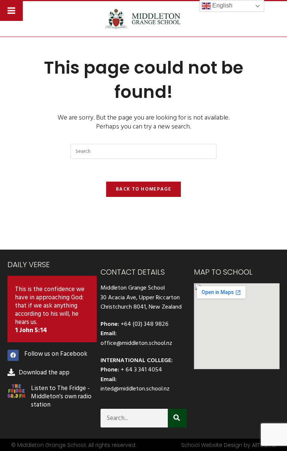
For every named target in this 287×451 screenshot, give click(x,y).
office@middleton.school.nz (136, 343)
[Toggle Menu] (11, 10)
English (221, 5)
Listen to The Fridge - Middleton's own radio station (61, 396)
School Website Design (211, 445)
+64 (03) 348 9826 (145, 324)
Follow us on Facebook (55, 354)
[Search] (177, 418)
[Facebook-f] (13, 355)
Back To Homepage (143, 189)
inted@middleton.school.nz (135, 388)
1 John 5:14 (31, 330)
